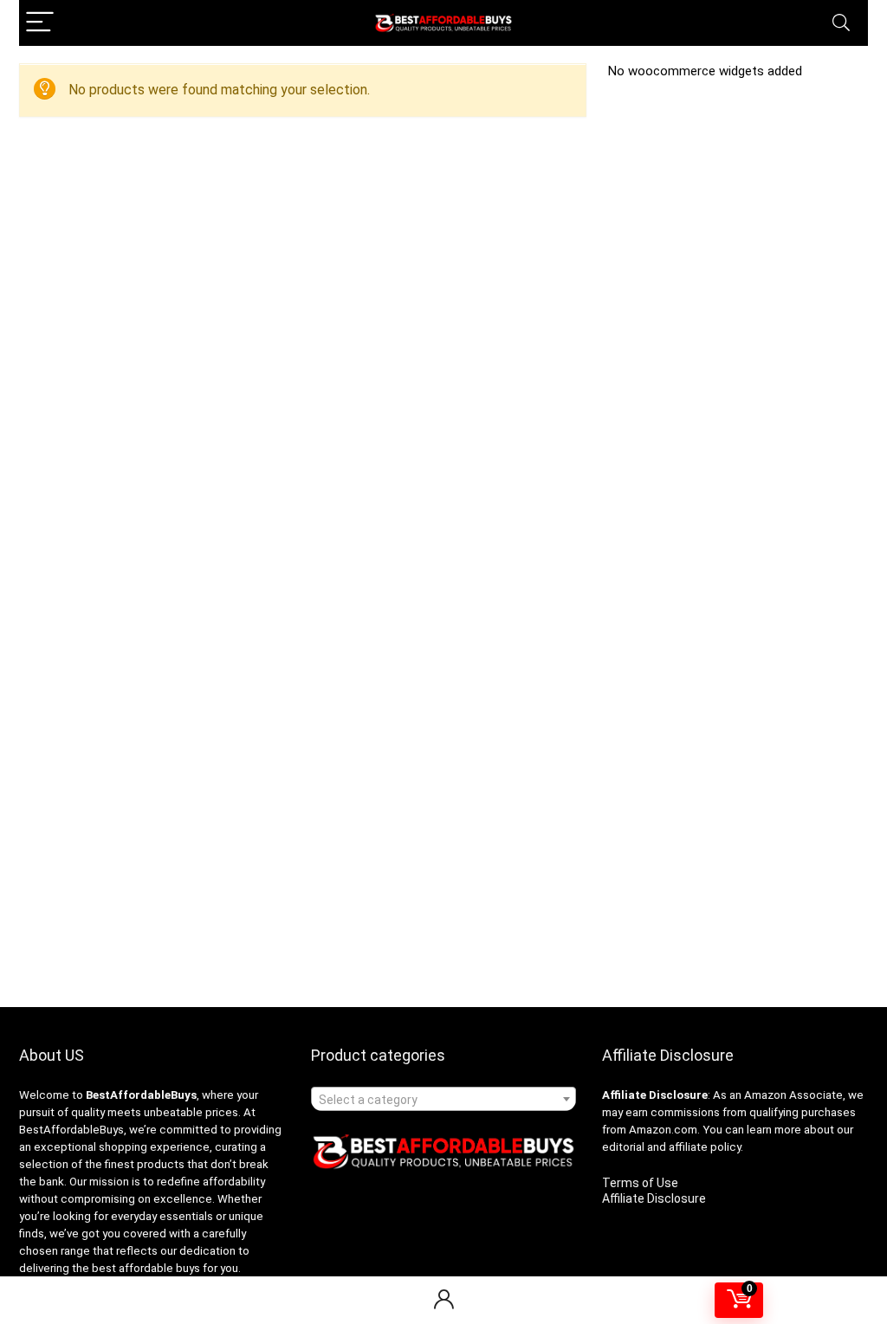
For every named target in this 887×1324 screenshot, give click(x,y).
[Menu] (40, 23)
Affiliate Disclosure (654, 1198)
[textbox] (443, 1100)
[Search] (841, 23)
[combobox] (443, 1099)
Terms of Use (640, 1183)
